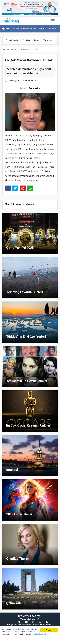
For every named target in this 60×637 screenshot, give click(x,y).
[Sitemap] (47, 622)
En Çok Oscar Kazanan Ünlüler (28, 425)
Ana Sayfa (11, 49)
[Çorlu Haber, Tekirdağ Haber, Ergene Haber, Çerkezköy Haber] (11, 21)
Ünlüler (26, 40)
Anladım (49, 630)
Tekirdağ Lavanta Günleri (24, 292)
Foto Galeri (25, 49)
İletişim (49, 624)
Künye (10, 624)
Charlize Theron (18, 559)
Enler (36, 40)
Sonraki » (34, 88)
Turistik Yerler (12, 40)
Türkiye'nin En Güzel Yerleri (26, 336)
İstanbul (12, 470)
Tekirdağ (47, 40)
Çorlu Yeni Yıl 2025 (20, 248)
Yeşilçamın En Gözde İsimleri (27, 381)
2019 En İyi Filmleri (19, 514)
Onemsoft (34, 619)
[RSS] (40, 622)
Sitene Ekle (38, 624)
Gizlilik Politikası (23, 624)
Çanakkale (14, 603)
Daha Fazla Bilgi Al (42, 634)
